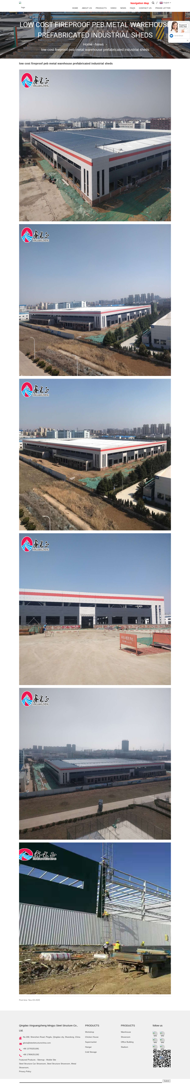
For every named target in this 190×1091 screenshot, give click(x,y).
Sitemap (41, 1060)
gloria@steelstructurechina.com (37, 1043)
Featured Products (27, 1060)
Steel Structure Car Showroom (32, 1064)
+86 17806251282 (31, 1054)
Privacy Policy (25, 1071)
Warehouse (126, 1032)
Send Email (178, 36)
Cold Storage (91, 1052)
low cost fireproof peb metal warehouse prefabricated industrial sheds (95, 50)
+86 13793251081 (31, 1049)
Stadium (124, 1047)
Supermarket (91, 1042)
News (123, 8)
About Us (87, 8)
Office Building (127, 1042)
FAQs (132, 8)
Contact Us (145, 8)
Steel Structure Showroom (58, 1064)
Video (113, 8)
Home (75, 8)
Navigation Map (139, 3)
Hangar (88, 1047)
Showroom (125, 1037)
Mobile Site (51, 1060)
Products (101, 8)
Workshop (89, 1032)
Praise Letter (162, 8)
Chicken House (91, 1037)
